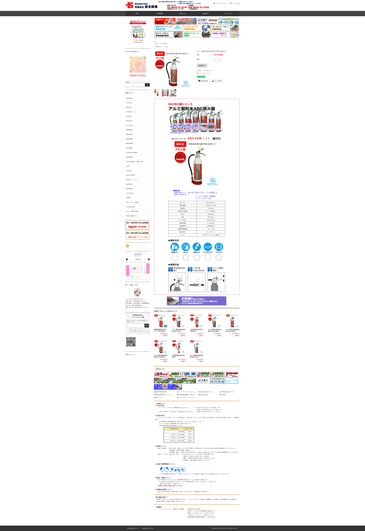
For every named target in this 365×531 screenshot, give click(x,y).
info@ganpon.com (207, 515)
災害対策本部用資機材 (131, 152)
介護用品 (128, 197)
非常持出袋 (129, 103)
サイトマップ (228, 13)
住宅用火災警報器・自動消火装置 (134, 161)
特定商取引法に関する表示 (148, 528)
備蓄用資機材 (129, 143)
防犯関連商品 (129, 184)
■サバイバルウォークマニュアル (186, 397)
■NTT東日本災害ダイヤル (205, 392)
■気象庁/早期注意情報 (160, 392)
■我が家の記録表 (203, 394)
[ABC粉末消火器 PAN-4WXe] (179, 347)
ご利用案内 (159, 13)
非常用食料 (129, 116)
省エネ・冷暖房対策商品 (132, 211)
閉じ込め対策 (129, 125)
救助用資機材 (129, 139)
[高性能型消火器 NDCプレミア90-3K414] (161, 321)
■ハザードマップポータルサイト (186, 392)
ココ (209, 407)
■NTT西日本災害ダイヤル (227, 392)
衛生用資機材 (129, 148)
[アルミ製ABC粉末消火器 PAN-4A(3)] (197, 347)
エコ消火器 (165, 46)
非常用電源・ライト (131, 112)
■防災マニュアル (158, 397)
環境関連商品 (158, 46)
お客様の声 (205, 13)
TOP (137, 13)
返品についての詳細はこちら (205, 70)
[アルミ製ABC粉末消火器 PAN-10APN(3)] (215, 321)
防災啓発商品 (129, 98)
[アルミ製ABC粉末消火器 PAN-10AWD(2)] (161, 347)
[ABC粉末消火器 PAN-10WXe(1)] (197, 321)
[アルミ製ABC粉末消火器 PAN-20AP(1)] (233, 321)
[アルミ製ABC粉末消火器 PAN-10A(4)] (179, 321)
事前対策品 (129, 107)
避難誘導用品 (129, 134)
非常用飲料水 (129, 121)
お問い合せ (182, 13)
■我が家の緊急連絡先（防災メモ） (186, 394)
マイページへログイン (222, 3)
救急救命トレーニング (131, 179)
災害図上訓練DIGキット (132, 216)
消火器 (156, 43)
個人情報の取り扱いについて (133, 528)
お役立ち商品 (129, 193)
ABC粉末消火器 (163, 43)
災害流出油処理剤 (130, 175)
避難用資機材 (129, 130)
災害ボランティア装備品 (132, 202)
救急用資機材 (129, 157)
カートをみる (236, 3)
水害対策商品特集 (130, 206)
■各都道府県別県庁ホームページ (163, 394)
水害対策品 (129, 170)
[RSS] (127, 246)
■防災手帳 (222, 394)
